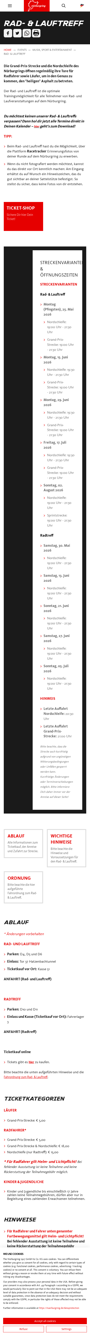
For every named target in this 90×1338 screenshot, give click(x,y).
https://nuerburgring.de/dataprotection (59, 1308)
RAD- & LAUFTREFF (14, 53)
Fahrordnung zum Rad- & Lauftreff (29, 1081)
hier (32, 1066)
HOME (8, 49)
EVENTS (22, 49)
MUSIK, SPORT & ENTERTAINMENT (52, 49)
